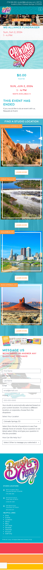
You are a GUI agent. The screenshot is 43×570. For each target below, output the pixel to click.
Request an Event (10, 111)
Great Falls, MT (8, 179)
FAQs (30, 539)
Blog (6, 524)
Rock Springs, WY (9, 285)
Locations (8, 519)
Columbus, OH (7, 232)
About (7, 521)
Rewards (8, 528)
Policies (26, 539)
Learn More (21, 172)
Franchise (8, 530)
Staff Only (8, 534)
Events (7, 517)
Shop (7, 515)
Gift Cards (8, 526)
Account (8, 532)
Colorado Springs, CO (11, 126)
